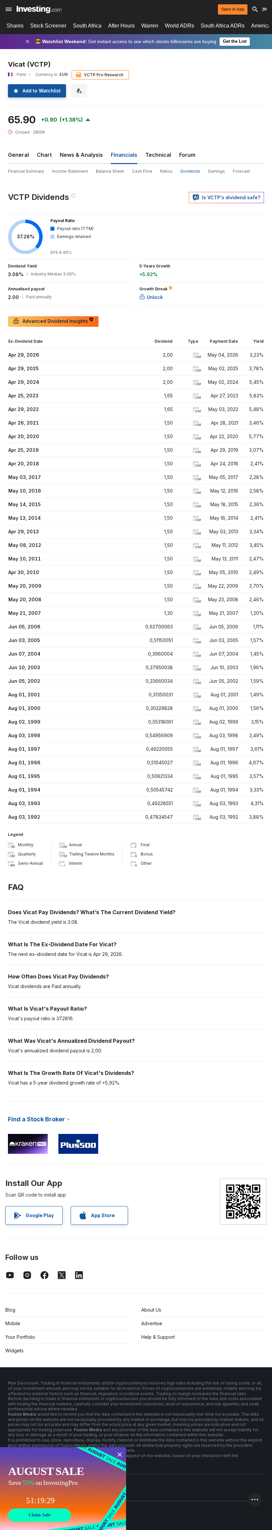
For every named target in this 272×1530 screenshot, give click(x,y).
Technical (158, 154)
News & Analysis (81, 154)
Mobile (12, 1323)
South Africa (87, 26)
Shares (15, 26)
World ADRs (179, 26)
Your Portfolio (20, 1337)
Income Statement (70, 171)
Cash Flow (142, 171)
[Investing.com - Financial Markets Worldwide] (39, 9)
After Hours (121, 26)
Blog (10, 1310)
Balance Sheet (110, 171)
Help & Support (158, 1337)
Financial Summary (26, 171)
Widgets (14, 1350)
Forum (187, 154)
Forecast (241, 171)
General (18, 154)
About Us (151, 1310)
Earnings (216, 171)
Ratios (166, 171)
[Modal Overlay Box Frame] (63, 1488)
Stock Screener (48, 26)
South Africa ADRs (222, 26)
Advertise (151, 1323)
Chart (44, 154)
